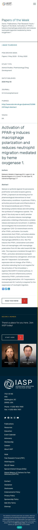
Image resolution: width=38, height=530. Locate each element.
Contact (7, 481)
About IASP (8, 449)
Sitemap (7, 507)
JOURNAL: (6, 90)
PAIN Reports (9, 462)
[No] (36, 522)
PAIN (6, 454)
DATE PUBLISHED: (9, 78)
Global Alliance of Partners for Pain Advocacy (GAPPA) (17, 473)
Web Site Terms (10, 503)
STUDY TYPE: (7, 64)
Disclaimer (8, 485)
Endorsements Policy (12, 492)
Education (8, 431)
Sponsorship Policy (11, 499)
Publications (9, 424)
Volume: (5, 115)
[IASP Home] (7, 4)
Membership (8, 442)
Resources (8, 427)
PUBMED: (5, 101)
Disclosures (8, 488)
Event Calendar (10, 435)
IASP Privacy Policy (20, 523)
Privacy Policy (9, 496)
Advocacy (8, 438)
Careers (7, 446)
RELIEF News (9, 465)
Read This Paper (11, 301)
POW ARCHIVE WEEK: (9, 53)
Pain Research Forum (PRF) (14, 458)
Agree (19, 527)
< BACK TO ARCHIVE (9, 45)
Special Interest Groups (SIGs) (15, 469)
